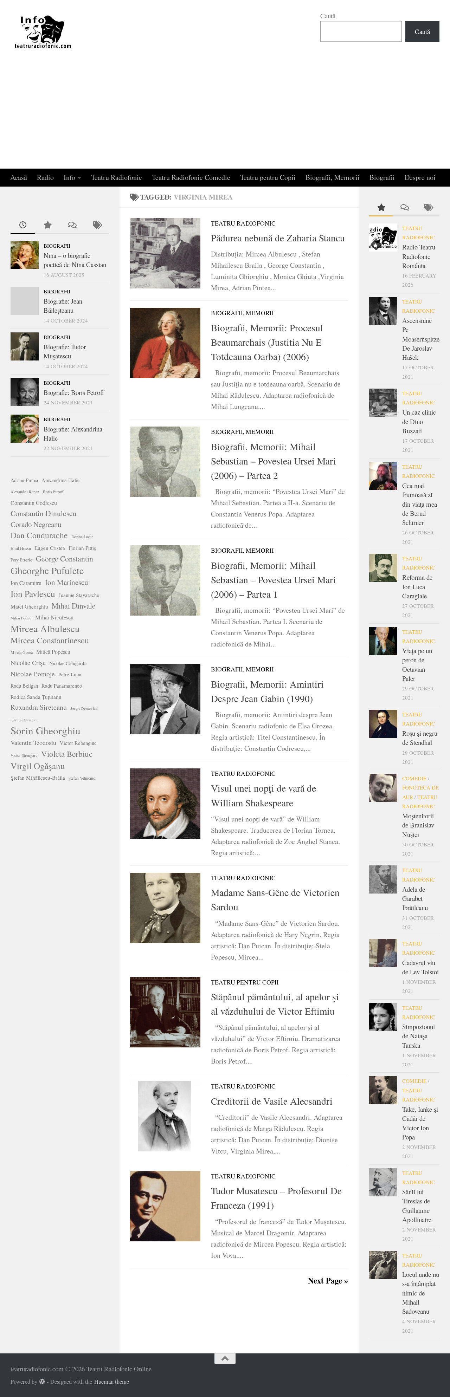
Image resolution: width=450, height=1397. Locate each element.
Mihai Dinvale (74, 605)
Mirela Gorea (22, 652)
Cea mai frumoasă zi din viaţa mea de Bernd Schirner (419, 504)
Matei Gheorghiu (29, 606)
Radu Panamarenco (61, 685)
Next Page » (328, 1280)
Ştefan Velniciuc (82, 778)
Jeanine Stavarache (79, 595)
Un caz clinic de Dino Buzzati (419, 421)
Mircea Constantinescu (50, 640)
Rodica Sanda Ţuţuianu (36, 696)
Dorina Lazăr (82, 536)
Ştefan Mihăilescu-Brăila (38, 777)
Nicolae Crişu (28, 662)
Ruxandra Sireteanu (39, 707)
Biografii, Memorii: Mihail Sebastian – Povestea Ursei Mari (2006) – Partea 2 (273, 461)
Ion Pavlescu (33, 593)
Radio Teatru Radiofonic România (418, 256)
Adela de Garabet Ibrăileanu (415, 898)
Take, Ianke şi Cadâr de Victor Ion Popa (420, 1123)
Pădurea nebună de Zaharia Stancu (278, 237)
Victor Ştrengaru (24, 755)
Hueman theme (111, 1381)
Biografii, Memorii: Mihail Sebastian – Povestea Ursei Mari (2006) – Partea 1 (273, 580)
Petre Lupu (69, 674)
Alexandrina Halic (60, 480)
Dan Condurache (39, 535)
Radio (45, 177)
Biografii (382, 177)
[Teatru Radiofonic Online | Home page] (43, 31)
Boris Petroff (53, 491)
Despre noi (420, 177)
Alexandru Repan (25, 491)
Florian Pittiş (82, 547)
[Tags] (96, 225)
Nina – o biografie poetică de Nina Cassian (75, 260)
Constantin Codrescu (34, 502)
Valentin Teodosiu (33, 742)
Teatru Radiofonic (116, 177)
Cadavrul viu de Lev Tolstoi (420, 967)
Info (69, 177)
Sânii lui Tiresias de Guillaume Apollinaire (416, 1205)
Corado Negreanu (36, 524)
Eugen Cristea (49, 547)
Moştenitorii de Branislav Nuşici (418, 825)
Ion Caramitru (26, 582)
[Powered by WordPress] (42, 1382)
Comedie (414, 778)
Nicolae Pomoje (33, 673)
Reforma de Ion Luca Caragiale (417, 586)
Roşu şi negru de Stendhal (419, 738)
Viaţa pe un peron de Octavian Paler (417, 664)
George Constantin (64, 558)
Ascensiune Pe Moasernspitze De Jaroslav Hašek (420, 339)
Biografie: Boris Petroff (74, 392)
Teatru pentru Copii (268, 177)
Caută (327, 15)
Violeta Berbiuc (66, 753)
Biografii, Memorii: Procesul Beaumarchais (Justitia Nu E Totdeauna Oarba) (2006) (267, 342)
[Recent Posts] (23, 225)
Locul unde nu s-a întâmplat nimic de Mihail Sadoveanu (420, 1292)
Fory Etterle (21, 560)
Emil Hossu (21, 548)
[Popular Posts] (47, 225)
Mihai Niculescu (54, 617)
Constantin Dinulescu (44, 513)
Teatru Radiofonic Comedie (191, 177)
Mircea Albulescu (45, 628)
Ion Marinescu (66, 582)
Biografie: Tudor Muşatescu (65, 351)
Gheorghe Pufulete (47, 570)
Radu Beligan (24, 685)
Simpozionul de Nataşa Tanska (418, 1036)
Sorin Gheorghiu (46, 730)
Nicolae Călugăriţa (67, 663)
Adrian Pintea (24, 480)
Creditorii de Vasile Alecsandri (272, 1100)
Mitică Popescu (53, 651)
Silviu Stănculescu (24, 719)
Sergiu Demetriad (83, 708)
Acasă (18, 177)
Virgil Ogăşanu (38, 766)
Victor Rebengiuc (78, 743)
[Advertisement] (225, 116)
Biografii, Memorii (333, 177)
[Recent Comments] (72, 225)
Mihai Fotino (21, 617)
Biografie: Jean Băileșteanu (63, 305)
